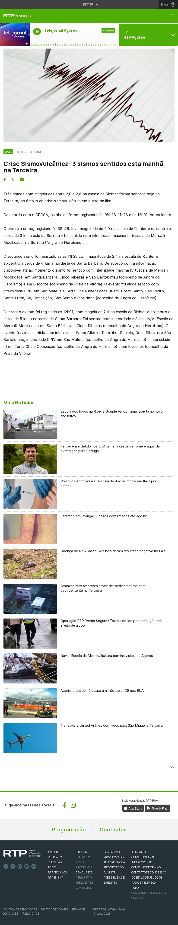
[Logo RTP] (22, 853)
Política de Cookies (54, 909)
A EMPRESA (138, 852)
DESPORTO (55, 857)
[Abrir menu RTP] (89, 4)
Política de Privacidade (20, 909)
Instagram (19, 866)
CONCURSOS (84, 872)
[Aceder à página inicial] (15, 16)
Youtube (26, 866)
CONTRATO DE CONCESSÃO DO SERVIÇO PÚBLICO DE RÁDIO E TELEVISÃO (148, 877)
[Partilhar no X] (13, 179)
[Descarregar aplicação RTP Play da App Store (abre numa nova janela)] (133, 807)
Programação (69, 829)
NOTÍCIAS (54, 852)
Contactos (113, 829)
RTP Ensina (55, 877)
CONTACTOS (112, 852)
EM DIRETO (83, 857)
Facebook (6, 866)
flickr (33, 866)
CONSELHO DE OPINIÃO (146, 867)
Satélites (110, 883)
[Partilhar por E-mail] (22, 179)
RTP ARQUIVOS (57, 872)
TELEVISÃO (55, 862)
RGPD (135, 888)
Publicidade (30, 914)
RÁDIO (52, 867)
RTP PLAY (81, 852)
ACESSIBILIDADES (115, 877)
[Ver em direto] (15, 34)
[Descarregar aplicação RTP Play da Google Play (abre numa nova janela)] (157, 807)
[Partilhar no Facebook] (4, 179)
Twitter (13, 866)
